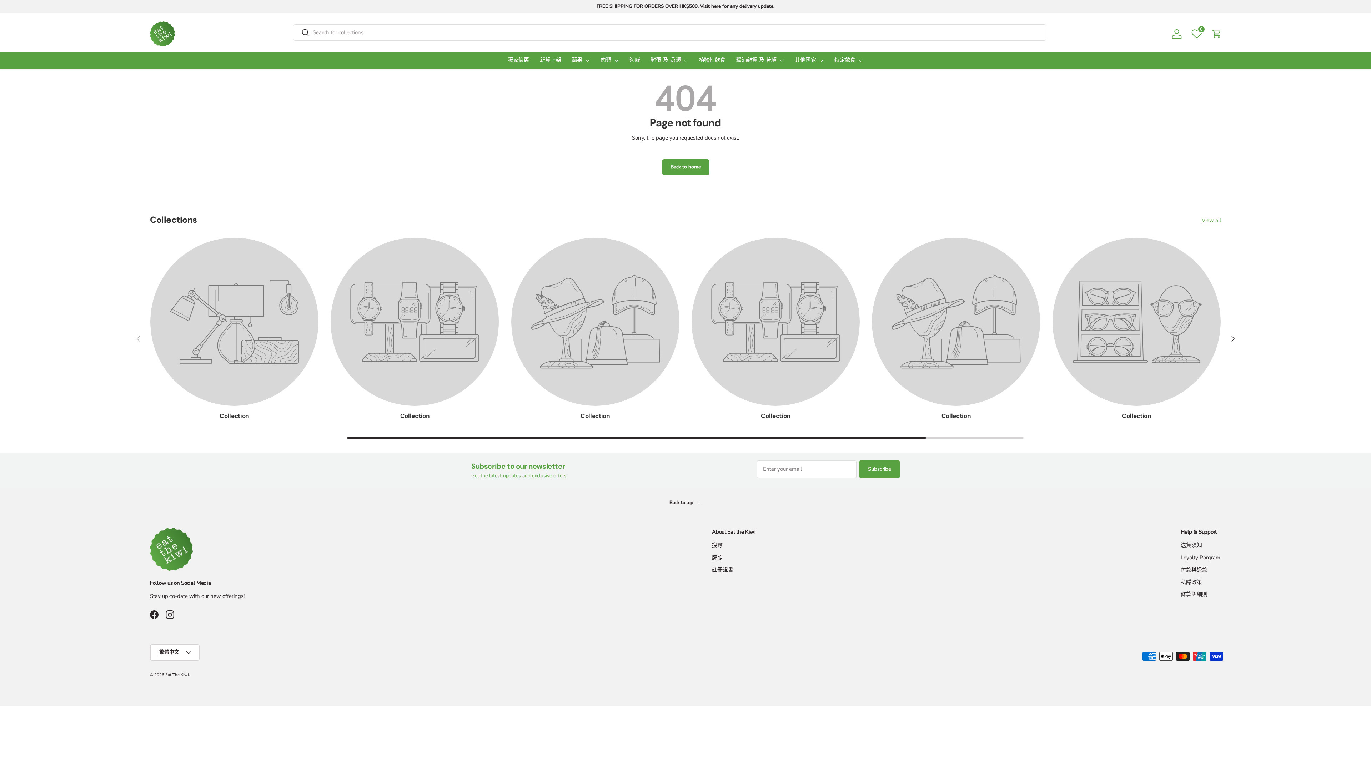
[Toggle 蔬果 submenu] (587, 60)
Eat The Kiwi (177, 674)
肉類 (606, 60)
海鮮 (634, 60)
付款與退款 (1194, 569)
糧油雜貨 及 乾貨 (756, 60)
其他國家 (805, 60)
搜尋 (717, 545)
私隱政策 (1191, 582)
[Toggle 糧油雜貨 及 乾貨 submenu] (781, 60)
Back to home (686, 166)
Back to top (681, 502)
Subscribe (879, 469)
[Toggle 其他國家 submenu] (821, 60)
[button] (1217, 34)
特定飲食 (844, 60)
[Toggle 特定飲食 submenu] (860, 60)
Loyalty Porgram (1200, 557)
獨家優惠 (518, 60)
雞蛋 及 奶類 (666, 60)
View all (1211, 220)
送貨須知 (1191, 545)
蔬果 (577, 60)
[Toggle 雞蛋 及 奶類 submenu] (686, 60)
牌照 (717, 557)
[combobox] (669, 32)
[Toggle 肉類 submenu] (616, 60)
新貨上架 (550, 60)
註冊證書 (722, 569)
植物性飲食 (712, 60)
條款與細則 (1194, 594)
